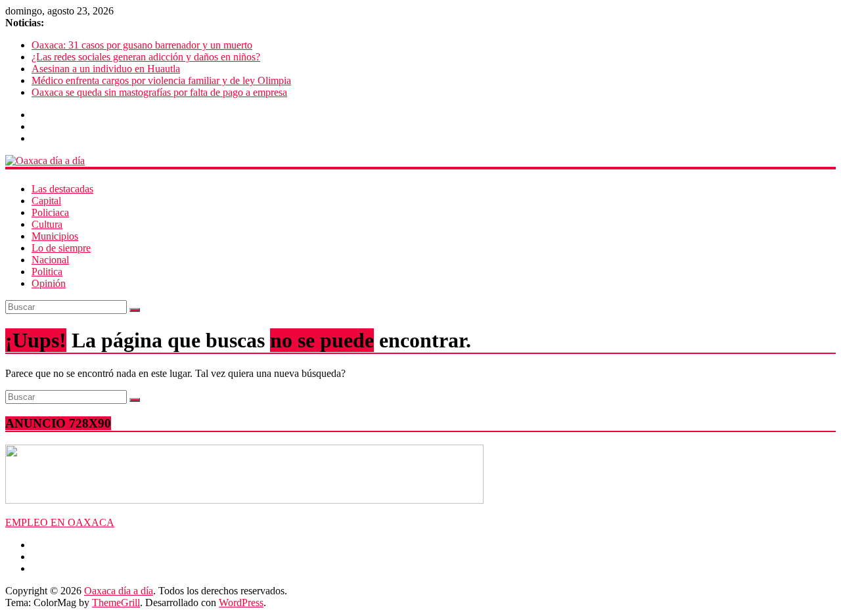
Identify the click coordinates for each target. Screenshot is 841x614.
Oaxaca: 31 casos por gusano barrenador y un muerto (142, 45)
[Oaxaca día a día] (420, 161)
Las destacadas (62, 188)
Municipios (55, 236)
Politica (47, 271)
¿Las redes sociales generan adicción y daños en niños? (146, 56)
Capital (46, 200)
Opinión (49, 283)
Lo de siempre (61, 247)
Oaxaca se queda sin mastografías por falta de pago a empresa (159, 92)
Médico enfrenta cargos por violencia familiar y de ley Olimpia (161, 80)
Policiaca (50, 212)
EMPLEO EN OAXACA (59, 522)
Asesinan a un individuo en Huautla (106, 68)
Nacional (50, 259)
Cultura (47, 224)
